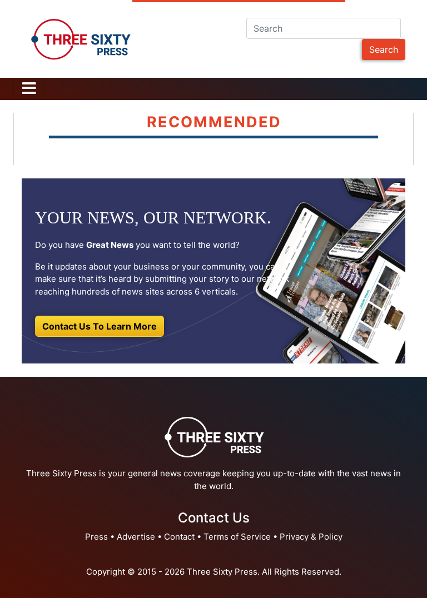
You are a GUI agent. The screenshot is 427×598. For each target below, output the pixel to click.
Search (383, 49)
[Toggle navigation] (28, 89)
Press (96, 536)
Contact (179, 536)
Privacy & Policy (311, 536)
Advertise (136, 536)
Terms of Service (237, 536)
